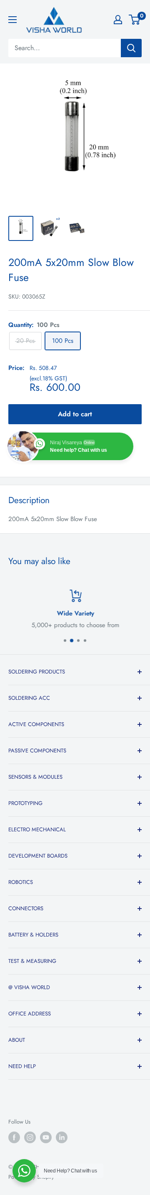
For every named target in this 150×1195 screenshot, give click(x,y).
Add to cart (75, 414)
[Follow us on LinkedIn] (62, 1137)
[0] (135, 20)
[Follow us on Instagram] (30, 1137)
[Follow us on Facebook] (14, 1137)
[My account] (118, 19)
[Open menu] (12, 19)
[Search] (131, 48)
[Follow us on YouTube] (46, 1137)
